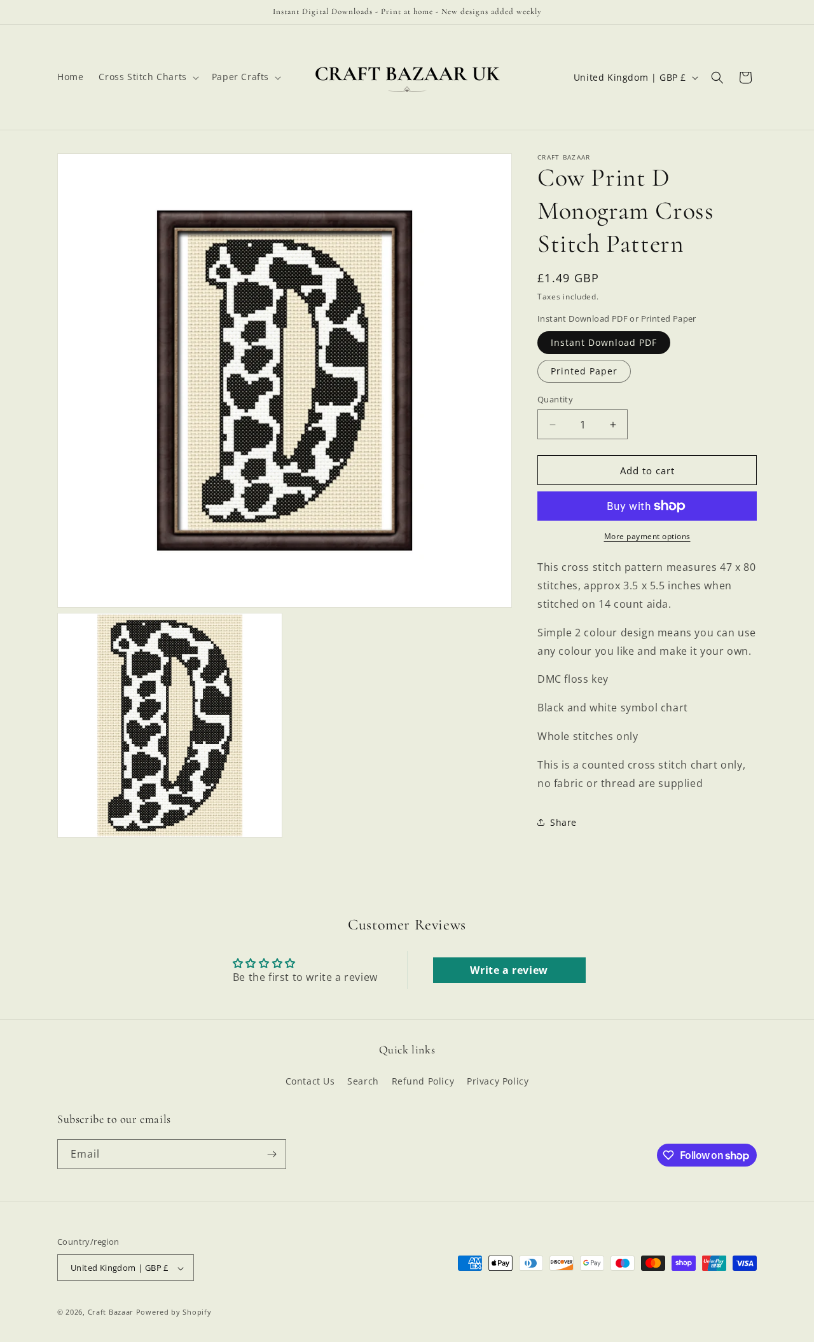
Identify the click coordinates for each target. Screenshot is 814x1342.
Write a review (509, 969)
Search (363, 1082)
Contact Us (310, 1082)
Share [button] (563, 822)
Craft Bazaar (111, 1312)
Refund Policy (423, 1082)
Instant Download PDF (604, 342)
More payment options (647, 536)
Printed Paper (584, 371)
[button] (147, 77)
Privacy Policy (497, 1082)
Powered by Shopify (174, 1312)
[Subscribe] (272, 1154)
